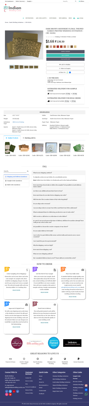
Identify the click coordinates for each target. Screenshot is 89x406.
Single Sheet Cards (58, 391)
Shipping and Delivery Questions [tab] (17, 176)
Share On (63, 72)
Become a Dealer (77, 381)
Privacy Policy (29, 393)
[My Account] (74, 18)
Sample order (65, 51)
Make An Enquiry (65, 68)
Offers (82, 1)
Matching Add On (30, 138)
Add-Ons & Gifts (41, 18)
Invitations (29, 18)
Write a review (71, 37)
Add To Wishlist (65, 64)
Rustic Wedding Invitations (60, 388)
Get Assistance (9, 1)
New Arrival (63, 18)
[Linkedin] (17, 391)
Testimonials (42, 390)
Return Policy (29, 390)
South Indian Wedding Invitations (61, 382)
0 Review (63, 37)
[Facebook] (6, 391)
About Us (41, 382)
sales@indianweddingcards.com (70, 287)
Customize (52, 18)
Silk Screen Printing (18, 122)
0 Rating (57, 37)
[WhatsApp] (68, 72)
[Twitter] (10, 391)
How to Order (29, 381)
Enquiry (29, 1)
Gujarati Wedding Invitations (60, 385)
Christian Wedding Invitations (60, 376)
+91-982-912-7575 (10, 382)
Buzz (70, 18)
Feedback (41, 393)
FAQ (26, 384)
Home (40, 376)
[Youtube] (10, 394)
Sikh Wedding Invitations (59, 379)
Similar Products (13, 138)
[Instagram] (6, 394)
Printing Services (77, 398)
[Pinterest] (14, 391)
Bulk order (65, 55)
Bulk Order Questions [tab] (13, 185)
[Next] (82, 148)
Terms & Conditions (30, 387)
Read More (16, 290)
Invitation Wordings (78, 384)
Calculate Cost (65, 59)
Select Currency (20, 1)
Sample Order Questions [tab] (14, 180)
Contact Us (28, 378)
